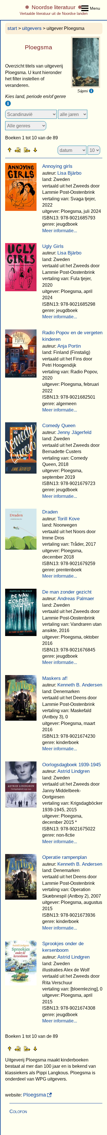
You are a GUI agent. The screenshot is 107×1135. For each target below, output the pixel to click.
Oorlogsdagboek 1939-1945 (71, 764)
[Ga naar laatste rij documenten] (49, 149)
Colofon (18, 1111)
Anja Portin (69, 346)
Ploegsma (34, 1095)
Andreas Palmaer (75, 598)
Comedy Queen (58, 425)
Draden (50, 512)
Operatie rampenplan (64, 857)
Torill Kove (68, 518)
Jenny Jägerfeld (74, 432)
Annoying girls (57, 166)
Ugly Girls (53, 246)
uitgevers (32, 28)
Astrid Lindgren (73, 771)
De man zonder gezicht (67, 592)
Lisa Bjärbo (69, 173)
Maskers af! (55, 678)
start (12, 28)
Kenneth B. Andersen (79, 685)
